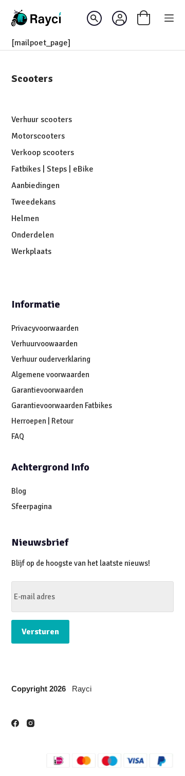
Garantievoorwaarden (47, 390)
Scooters (32, 78)
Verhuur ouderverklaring (50, 359)
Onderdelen (32, 235)
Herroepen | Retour (42, 421)
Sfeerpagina (31, 506)
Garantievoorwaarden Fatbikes (61, 405)
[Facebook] (15, 723)
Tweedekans (34, 202)
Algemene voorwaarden (50, 374)
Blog (18, 491)
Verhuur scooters (41, 119)
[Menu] (169, 18)
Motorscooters (38, 136)
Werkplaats (31, 251)
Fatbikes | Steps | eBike (52, 169)
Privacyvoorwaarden (45, 328)
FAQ (17, 436)
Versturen (40, 632)
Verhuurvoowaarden (44, 343)
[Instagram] (30, 723)
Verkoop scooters (42, 152)
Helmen (25, 218)
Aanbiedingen (35, 185)
